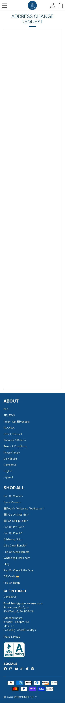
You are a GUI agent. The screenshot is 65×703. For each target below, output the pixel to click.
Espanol (8, 477)
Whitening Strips (13, 539)
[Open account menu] (53, 5)
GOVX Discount (13, 434)
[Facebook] (5, 668)
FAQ (6, 409)
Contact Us (10, 464)
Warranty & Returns (15, 440)
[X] (27, 668)
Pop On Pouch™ (13, 533)
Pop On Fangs (12, 582)
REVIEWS (9, 415)
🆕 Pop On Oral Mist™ (16, 514)
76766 (19, 611)
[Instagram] (11, 668)
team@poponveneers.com (26, 603)
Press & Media (12, 636)
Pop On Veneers (13, 496)
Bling (7, 564)
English (8, 471)
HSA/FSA (9, 427)
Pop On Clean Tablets (16, 551)
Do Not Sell (10, 458)
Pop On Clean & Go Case (18, 570)
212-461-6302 (20, 607)
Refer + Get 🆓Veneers (17, 421)
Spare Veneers (12, 502)
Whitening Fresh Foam (17, 558)
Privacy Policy (12, 452)
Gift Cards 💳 (11, 576)
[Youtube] (16, 668)
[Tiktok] (21, 668)
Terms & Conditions (15, 446)
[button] (4, 5)
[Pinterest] (32, 668)
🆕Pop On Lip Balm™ (16, 521)
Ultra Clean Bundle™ (15, 545)
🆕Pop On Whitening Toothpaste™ (24, 508)
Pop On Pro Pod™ (14, 527)
